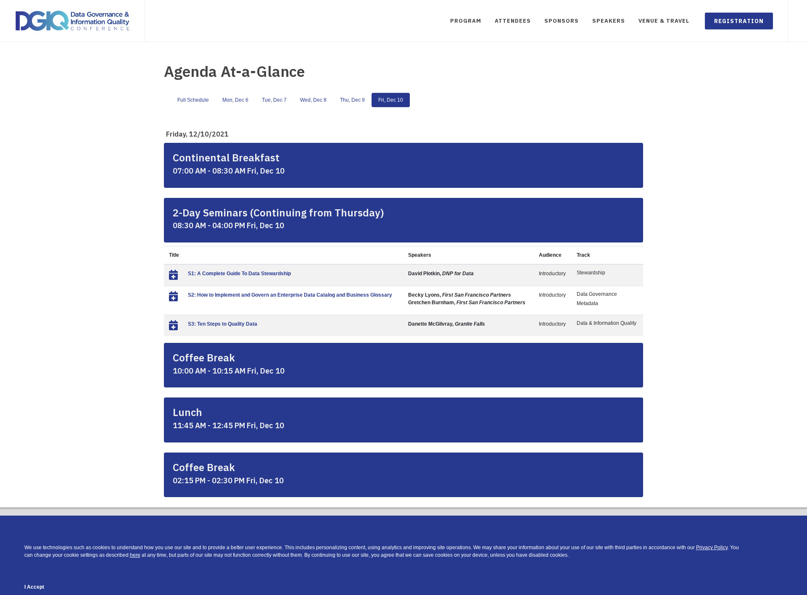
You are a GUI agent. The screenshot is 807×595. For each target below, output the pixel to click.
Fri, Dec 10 (390, 100)
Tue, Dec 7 (274, 100)
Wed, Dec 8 (313, 100)
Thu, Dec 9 (352, 100)
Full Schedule (193, 100)
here (135, 555)
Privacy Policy (712, 547)
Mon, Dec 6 (235, 100)
